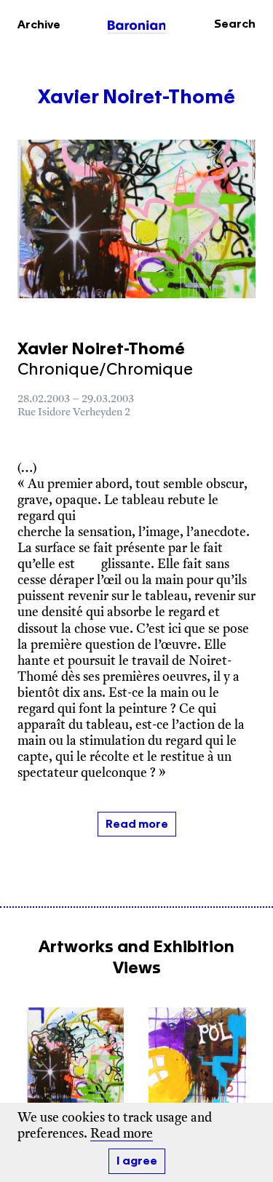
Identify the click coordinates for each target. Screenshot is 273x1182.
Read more (121, 1134)
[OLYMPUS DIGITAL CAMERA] (75, 1065)
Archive (38, 25)
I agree (136, 1161)
